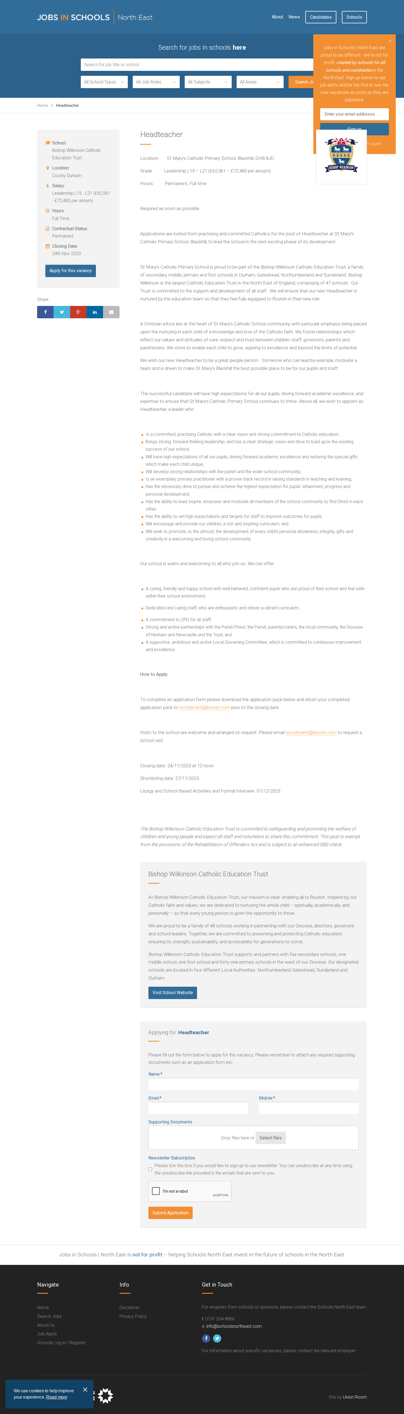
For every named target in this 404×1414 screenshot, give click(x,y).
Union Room (355, 1397)
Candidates (321, 17)
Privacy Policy (133, 1316)
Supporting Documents (170, 1122)
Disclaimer (130, 1307)
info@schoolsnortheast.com (234, 1326)
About (277, 16)
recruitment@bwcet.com (204, 707)
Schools (354, 17)
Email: (155, 1098)
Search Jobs (49, 1316)
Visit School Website (173, 992)
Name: (155, 1074)
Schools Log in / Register (61, 1342)
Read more (56, 1397)
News (294, 16)
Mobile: (267, 1098)
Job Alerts (47, 1334)
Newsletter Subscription (171, 1158)
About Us (46, 1325)
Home (42, 105)
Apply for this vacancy (70, 270)
